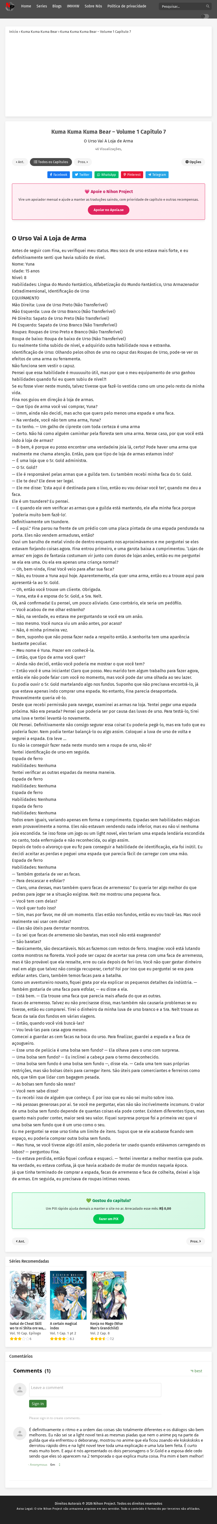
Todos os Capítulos (52, 162)
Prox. (82, 162)
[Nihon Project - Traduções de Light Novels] (10, 6)
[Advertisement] (108, 74)
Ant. (20, 162)
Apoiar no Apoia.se (109, 210)
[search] (207, 6)
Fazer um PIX (108, 1219)
